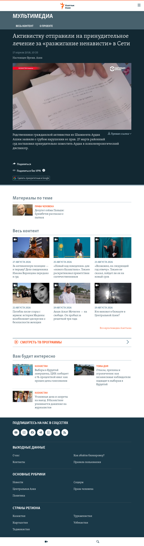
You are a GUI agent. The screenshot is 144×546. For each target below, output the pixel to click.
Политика (19, 496)
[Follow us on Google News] (56, 432)
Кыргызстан (20, 522)
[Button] (22, 165)
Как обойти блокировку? (89, 455)
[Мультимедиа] (46, 541)
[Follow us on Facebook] (32, 432)
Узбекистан (81, 522)
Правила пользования (87, 462)
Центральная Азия (24, 489)
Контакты (19, 462)
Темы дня (102, 366)
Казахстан (41, 366)
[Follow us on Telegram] (40, 432)
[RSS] (64, 432)
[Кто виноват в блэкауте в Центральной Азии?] (113, 293)
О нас (16, 455)
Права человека (44, 206)
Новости (18, 482)
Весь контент (24, 26)
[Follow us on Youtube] (16, 432)
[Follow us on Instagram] (24, 432)
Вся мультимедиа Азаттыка (115, 328)
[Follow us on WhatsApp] (48, 432)
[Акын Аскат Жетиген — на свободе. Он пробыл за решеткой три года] (72, 293)
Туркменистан (83, 516)
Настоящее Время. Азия (27, 58)
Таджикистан (21, 529)
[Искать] (98, 541)
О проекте (46, 26)
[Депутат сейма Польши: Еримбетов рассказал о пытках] (23, 210)
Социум (78, 482)
